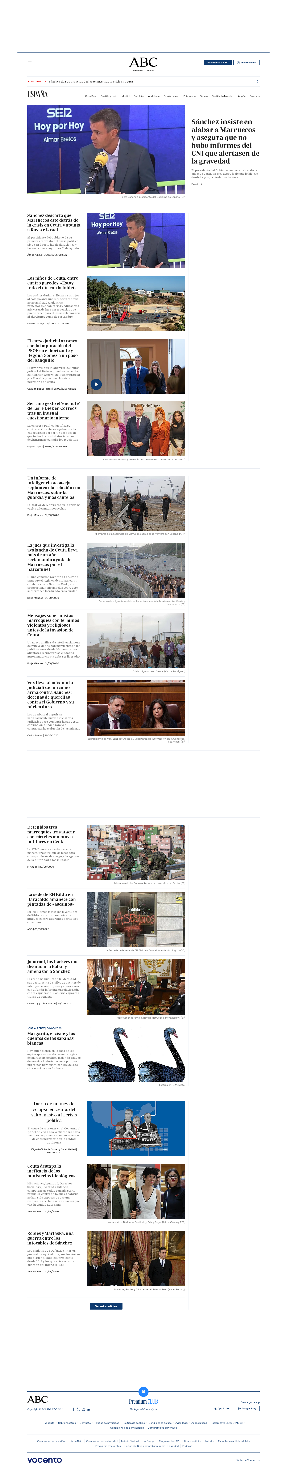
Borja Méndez (35, 515)
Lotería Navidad (130, 1441)
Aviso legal (181, 1422)
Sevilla (150, 70)
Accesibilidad (199, 1422)
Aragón (241, 96)
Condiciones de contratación (127, 1427)
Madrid (125, 96)
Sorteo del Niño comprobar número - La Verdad (152, 1445)
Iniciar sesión (248, 62)
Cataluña (139, 96)
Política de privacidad (107, 1422)
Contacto (85, 1422)
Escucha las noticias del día (234, 1441)
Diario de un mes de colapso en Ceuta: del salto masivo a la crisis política (54, 1112)
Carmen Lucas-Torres (39, 388)
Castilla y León (109, 96)
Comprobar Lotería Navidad (101, 1441)
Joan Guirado (35, 1211)
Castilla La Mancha (222, 96)
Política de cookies (134, 1422)
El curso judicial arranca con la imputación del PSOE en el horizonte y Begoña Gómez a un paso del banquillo (52, 350)
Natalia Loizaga (36, 323)
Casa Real (90, 96)
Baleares (255, 96)
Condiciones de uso (160, 1422)
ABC (30, 929)
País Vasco (189, 96)
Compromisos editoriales (162, 1427)
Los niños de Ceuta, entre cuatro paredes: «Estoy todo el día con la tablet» (52, 283)
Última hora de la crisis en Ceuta (67, 81)
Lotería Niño (75, 1441)
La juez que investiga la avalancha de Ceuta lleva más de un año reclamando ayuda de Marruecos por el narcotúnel (52, 557)
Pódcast (187, 1445)
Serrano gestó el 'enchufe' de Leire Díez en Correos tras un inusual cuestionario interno (53, 411)
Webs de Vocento (247, 1460)
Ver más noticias (106, 1306)
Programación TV (169, 1441)
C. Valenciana (171, 96)
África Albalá (34, 254)
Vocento (49, 1422)
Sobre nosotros (67, 1422)
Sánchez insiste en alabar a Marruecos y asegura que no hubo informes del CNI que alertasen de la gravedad (225, 141)
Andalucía (153, 96)
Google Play (249, 1408)
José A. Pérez (36, 1028)
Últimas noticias (192, 1441)
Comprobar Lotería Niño (51, 1441)
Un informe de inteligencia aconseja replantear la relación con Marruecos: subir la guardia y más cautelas (53, 487)
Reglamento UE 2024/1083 (226, 1422)
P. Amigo (32, 866)
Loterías (209, 1441)
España (37, 94)
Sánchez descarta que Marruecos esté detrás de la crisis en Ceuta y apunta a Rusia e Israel (53, 223)
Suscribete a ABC (217, 62)
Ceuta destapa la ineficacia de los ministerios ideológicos (51, 1171)
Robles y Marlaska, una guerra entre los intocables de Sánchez (50, 1238)
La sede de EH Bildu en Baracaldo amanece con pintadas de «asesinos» (51, 899)
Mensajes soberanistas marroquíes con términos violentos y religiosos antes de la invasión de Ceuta (53, 625)
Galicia (204, 96)
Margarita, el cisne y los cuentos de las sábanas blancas (51, 1038)
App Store (223, 1408)
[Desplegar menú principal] (29, 62)
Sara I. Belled (68, 1149)
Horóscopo (149, 1441)
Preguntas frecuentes (108, 1445)
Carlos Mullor (35, 735)
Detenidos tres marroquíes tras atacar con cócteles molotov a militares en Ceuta (51, 834)
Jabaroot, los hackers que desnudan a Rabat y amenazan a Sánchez (53, 966)
